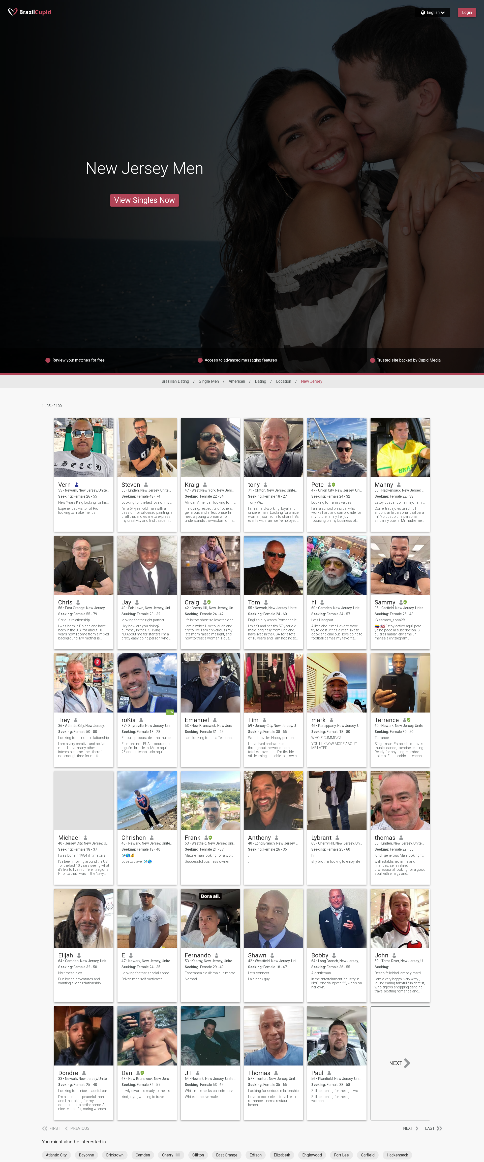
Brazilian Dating (175, 381)
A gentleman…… (323, 973)
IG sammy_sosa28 (390, 620)
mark (318, 720)
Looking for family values (331, 502)
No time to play (70, 973)
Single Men (209, 381)
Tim (253, 720)
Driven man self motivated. (142, 979)
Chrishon (134, 837)
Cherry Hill (171, 1155)
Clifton (198, 1155)
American (237, 381)
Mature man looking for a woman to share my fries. (210, 855)
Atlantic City (56, 1155)
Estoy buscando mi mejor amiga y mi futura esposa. (400, 502)
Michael (69, 837)
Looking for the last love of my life (147, 502)
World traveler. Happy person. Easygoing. (273, 738)
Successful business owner (207, 861)
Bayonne (86, 1155)
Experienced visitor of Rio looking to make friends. (78, 510)
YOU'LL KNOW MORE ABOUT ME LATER (334, 746)
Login (467, 12)
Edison (256, 1155)
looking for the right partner (143, 620)
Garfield (368, 1155)
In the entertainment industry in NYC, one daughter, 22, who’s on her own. (336, 983)
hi (313, 602)
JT (188, 1073)
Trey (64, 720)
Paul (317, 1073)
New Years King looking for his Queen (83, 502)
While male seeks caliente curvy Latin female (210, 1091)
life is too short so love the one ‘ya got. (210, 620)
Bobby (319, 955)
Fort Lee (341, 1155)
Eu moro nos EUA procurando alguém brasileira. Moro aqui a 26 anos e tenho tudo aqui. (146, 748)
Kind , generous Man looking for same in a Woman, (400, 855)
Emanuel (197, 720)
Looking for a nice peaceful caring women (83, 1091)
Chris (65, 602)
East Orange (226, 1155)
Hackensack (397, 1155)
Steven (131, 484)
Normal (191, 979)
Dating (260, 381)
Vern (64, 484)
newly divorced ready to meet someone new (147, 1091)
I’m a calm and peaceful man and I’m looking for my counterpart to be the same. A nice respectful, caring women (82, 1103)
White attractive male (201, 1097)
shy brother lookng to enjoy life (335, 861)
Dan (127, 1073)
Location (283, 381)
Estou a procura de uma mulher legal (147, 738)
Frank (192, 837)
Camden (143, 1155)
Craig (192, 602)
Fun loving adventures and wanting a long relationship (79, 981)
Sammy (385, 602)
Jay (126, 602)
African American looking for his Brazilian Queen (210, 502)
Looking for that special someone (147, 973)
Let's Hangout (322, 620)
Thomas (259, 1073)
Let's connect (258, 973)
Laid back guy (259, 979)
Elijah (65, 955)
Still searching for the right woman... (336, 1091)
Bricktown (115, 1155)
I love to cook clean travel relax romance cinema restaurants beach (272, 1101)
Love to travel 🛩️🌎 (137, 861)
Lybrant (321, 837)
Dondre (68, 1073)
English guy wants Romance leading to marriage (273, 620)
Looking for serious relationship (83, 738)
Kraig (192, 484)
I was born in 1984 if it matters (82, 855)
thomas (385, 837)
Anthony (259, 837)
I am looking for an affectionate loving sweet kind (210, 738)
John (381, 955)
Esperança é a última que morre (210, 973)
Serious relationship (74, 620)
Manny (384, 484)
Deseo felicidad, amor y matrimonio (400, 973)
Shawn (257, 955)
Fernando (198, 955)
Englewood (312, 1155)
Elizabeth (282, 1155)
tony (254, 484)
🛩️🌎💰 (128, 855)
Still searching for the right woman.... (331, 1099)
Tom (254, 602)
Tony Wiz (255, 502)
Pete (317, 484)
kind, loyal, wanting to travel (143, 1097)
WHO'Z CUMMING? (326, 738)
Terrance (387, 720)
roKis (128, 720)
